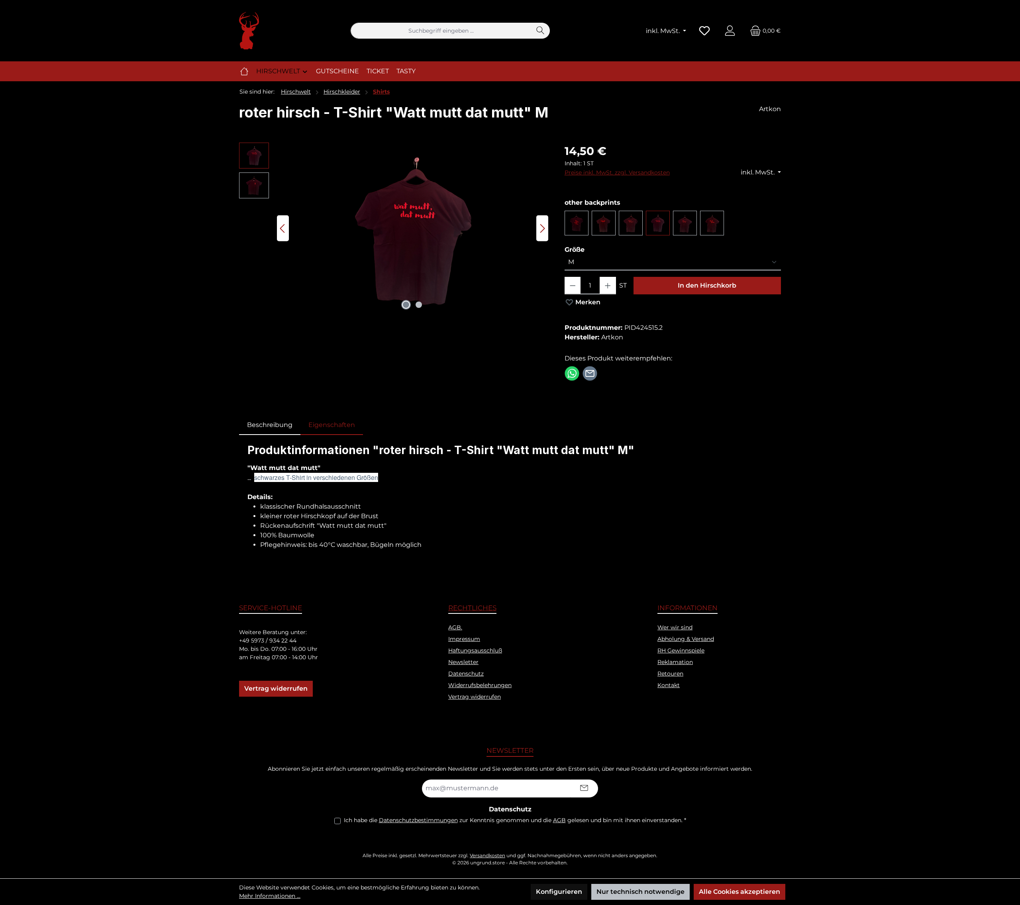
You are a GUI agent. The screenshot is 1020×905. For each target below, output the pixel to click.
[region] (394, 228)
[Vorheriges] (283, 228)
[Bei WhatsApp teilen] (572, 373)
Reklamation (675, 662)
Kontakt (668, 685)
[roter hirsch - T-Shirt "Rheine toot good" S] (631, 223)
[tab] (269, 425)
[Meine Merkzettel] (704, 31)
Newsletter (463, 662)
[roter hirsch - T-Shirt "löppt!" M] (604, 223)
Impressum (464, 639)
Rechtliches (472, 608)
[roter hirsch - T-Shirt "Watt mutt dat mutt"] (658, 223)
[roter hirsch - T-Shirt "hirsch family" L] (685, 223)
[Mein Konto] (730, 31)
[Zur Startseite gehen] (249, 30)
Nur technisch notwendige (640, 891)
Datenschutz (466, 673)
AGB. (455, 627)
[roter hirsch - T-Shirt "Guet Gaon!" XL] (712, 223)
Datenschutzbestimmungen (418, 820)
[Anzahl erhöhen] (608, 285)
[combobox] (441, 31)
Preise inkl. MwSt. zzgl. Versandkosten (617, 172)
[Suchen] (540, 31)
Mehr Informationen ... (269, 895)
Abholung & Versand (685, 639)
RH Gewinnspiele (680, 650)
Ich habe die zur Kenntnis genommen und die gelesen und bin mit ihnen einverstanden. (515, 820)
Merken (587, 302)
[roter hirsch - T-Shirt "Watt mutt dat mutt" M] (412, 228)
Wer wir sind (674, 627)
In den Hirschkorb (707, 285)
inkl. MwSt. (663, 31)
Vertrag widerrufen (276, 688)
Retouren (670, 673)
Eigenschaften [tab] (331, 425)
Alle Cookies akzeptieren (739, 891)
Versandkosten (487, 855)
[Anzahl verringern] (573, 285)
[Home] (244, 71)
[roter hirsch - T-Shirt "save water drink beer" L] (576, 223)
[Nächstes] (542, 228)
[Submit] (584, 788)
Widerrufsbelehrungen (480, 685)
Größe (575, 249)
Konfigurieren (559, 891)
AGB (559, 820)
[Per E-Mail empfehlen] (590, 373)
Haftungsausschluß (475, 650)
